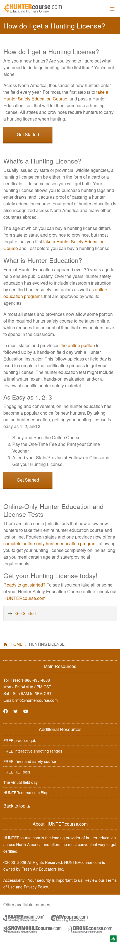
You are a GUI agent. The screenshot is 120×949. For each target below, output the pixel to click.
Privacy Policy (36, 887)
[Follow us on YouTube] (25, 711)
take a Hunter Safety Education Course (55, 95)
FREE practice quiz (20, 740)
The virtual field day (20, 782)
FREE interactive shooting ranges (32, 751)
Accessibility (14, 880)
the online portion (78, 345)
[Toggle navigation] (112, 8)
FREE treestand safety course (29, 761)
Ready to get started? (24, 585)
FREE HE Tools (16, 772)
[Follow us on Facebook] (5, 711)
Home (16, 644)
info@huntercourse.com (36, 700)
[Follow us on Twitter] (15, 711)
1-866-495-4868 (35, 680)
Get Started (28, 134)
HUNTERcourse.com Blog (26, 792)
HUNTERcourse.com (24, 598)
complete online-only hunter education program (50, 543)
